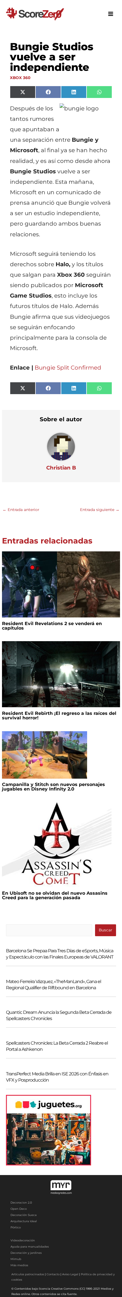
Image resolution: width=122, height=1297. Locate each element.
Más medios (19, 1265)
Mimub (15, 1259)
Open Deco (18, 1209)
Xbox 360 (20, 77)
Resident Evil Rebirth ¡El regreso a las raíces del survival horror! (59, 715)
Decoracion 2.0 (21, 1202)
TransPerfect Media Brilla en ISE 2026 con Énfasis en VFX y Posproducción (57, 1077)
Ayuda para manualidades (29, 1246)
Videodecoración (22, 1240)
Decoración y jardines (26, 1253)
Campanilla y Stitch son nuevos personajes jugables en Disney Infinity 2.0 (53, 787)
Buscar (105, 930)
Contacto (53, 1274)
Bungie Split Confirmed (68, 367)
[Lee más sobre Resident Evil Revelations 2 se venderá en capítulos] (61, 584)
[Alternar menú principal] (111, 14)
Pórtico (15, 1227)
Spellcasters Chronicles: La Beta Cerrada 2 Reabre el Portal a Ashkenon (57, 1046)
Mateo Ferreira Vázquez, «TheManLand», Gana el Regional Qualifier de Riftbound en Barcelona (53, 984)
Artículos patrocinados (27, 1274)
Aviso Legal (70, 1274)
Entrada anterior (21, 509)
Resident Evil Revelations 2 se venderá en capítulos (52, 626)
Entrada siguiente (99, 509)
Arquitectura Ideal (23, 1221)
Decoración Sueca (23, 1215)
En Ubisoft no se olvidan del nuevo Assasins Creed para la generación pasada (55, 895)
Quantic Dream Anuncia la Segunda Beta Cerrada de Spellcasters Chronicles (59, 1015)
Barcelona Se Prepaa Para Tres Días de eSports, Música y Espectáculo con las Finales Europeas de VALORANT (59, 954)
